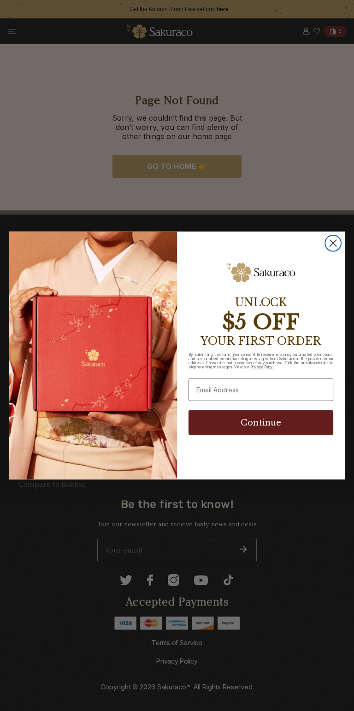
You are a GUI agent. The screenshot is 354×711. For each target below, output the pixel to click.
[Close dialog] (333, 243)
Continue (261, 423)
